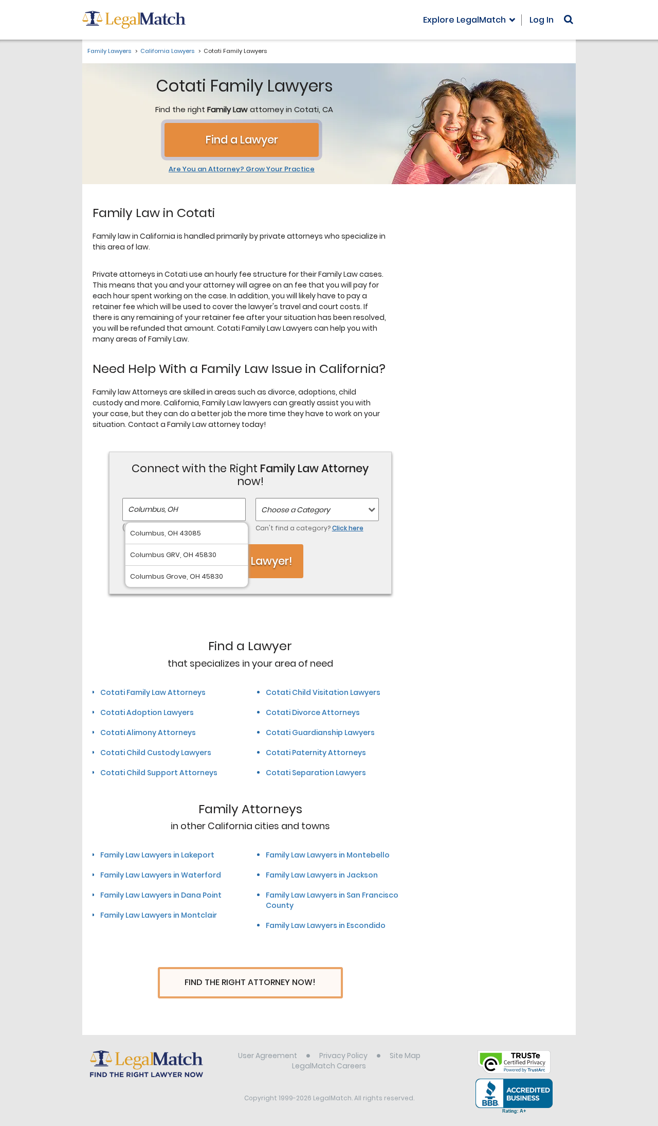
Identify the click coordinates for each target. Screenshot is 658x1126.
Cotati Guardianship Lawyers (320, 732)
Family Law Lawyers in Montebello (328, 855)
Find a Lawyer (242, 139)
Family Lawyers (109, 51)
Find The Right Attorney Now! (250, 982)
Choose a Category (295, 510)
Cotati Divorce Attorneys (313, 712)
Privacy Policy (343, 1055)
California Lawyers (167, 51)
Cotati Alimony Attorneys (148, 732)
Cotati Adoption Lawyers (147, 712)
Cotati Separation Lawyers (316, 772)
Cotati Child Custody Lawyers (155, 752)
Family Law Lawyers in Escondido (326, 925)
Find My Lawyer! (250, 560)
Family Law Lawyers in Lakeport (157, 855)
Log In (541, 20)
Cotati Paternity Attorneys (316, 752)
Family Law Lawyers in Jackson (322, 875)
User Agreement (267, 1055)
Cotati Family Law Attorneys (153, 692)
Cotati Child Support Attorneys (158, 772)
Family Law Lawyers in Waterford (160, 875)
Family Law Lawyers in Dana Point (161, 895)
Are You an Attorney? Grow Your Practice (242, 169)
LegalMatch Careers (329, 1066)
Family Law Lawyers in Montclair (158, 915)
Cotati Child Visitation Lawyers (323, 692)
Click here (347, 528)
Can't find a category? (309, 528)
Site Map (405, 1055)
